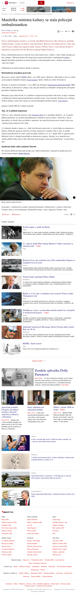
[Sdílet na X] (74, 214)
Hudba (25, 230)
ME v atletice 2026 (58, 528)
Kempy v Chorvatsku (33, 541)
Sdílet (68, 31)
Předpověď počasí (37, 560)
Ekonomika (26, 279)
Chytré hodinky (36, 576)
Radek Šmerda (24, 153)
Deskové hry (68, 573)
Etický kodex (55, 584)
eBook (61, 31)
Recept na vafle (7, 552)
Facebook (9, 584)
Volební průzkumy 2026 (9, 522)
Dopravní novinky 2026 (60, 546)
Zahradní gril (35, 570)
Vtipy (24, 249)
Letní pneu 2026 (58, 541)
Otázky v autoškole (59, 552)
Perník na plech (7, 555)
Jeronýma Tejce (38, 115)
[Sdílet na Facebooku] (71, 214)
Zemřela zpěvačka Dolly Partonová (51, 372)
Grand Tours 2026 (33, 533)
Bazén (16, 566)
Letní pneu (59, 573)
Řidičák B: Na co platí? (60, 549)
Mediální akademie (43, 584)
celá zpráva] (63, 100)
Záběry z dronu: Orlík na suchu (63, 408)
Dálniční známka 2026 (60, 543)
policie (66, 57)
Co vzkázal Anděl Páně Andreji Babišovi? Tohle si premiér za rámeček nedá (48, 244)
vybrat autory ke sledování (9, 32)
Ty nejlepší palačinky (8, 541)
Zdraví (24, 298)
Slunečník (44, 566)
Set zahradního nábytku (64, 566)
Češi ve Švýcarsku (33, 549)
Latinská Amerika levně (34, 552)
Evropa (25, 265)
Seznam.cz (70, 3)
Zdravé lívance (6, 546)
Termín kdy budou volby (9, 528)
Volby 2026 (5, 519)
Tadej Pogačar (31, 528)
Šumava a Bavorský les (34, 546)
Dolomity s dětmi (32, 555)
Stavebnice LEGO (36, 573)
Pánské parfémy (47, 576)
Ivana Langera (32, 79)
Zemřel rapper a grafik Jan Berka (36, 227)
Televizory (26, 576)
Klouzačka (52, 566)
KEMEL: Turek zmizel (32, 343)
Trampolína (35, 566)
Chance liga (56, 519)
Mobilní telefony (24, 573)
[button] (38, 178)
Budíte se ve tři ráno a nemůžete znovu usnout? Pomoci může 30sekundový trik (48, 294)
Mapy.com (26, 560)
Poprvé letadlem (32, 543)
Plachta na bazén (24, 566)
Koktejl (25, 315)
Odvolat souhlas (30, 586)
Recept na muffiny (7, 543)
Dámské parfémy (49, 573)
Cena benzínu (59, 560)
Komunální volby (7, 533)
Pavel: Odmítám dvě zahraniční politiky (36, 408)
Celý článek (65, 385)
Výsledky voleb (6, 525)
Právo (3, 30)
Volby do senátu (7, 531)
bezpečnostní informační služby (59, 85)
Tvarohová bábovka (8, 549)
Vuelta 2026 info (32, 519)
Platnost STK (57, 555)
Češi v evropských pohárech (38, 563)
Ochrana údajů (65, 584)
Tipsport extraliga (58, 525)
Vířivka (42, 570)
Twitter (15, 584)
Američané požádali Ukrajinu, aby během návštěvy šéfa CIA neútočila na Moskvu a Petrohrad (10, 412)
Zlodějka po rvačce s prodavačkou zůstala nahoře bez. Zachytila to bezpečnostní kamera (49, 311)
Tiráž (34, 584)
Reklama (22, 584)
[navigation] (2, 2)
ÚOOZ (23, 77)
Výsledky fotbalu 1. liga (60, 522)
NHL (54, 533)
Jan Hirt (29, 525)
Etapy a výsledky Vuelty (34, 522)
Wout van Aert (31, 531)
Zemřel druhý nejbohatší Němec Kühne (39, 276)
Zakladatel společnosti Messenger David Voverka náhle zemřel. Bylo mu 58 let (48, 328)
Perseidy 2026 (49, 560)
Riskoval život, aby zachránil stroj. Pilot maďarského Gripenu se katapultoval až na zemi (49, 261)
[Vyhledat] (41, 3)
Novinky (8, 30)
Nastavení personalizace (44, 586)
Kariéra (28, 584)
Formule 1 (56, 531)
